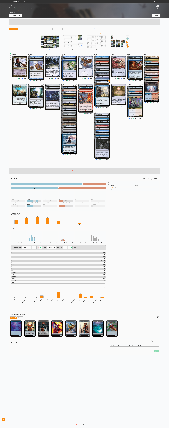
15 (47, 217)
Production (13, 186)
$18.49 (157, 102)
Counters (29, 301)
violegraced (157, 8)
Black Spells (47, 231)
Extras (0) (20, 317)
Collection (33, 1)
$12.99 (82, 113)
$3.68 (119, 106)
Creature (35, 301)
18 (37, 216)
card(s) (74, 247)
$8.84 (91, 113)
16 (26, 217)
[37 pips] (46, 184)
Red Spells (63, 231)
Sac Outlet (95, 301)
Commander (23, 301)
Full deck (150, 183)
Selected (134, 183)
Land (57, 300)
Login (158, 1)
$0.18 (140, 118)
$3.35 (58, 78)
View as (54, 26)
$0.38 (136, 80)
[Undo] (10, 55)
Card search (14, 29)
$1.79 (16, 78)
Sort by (80, 26)
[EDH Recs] (10, 59)
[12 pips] (94, 184)
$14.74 (74, 154)
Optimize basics (146, 178)
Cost (12, 182)
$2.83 (53, 110)
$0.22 (140, 80)
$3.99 (82, 78)
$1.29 (132, 80)
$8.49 (99, 107)
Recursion (84, 301)
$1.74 (124, 106)
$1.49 (49, 110)
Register (154, 1)
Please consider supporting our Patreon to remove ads (85, 22)
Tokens (100, 300)
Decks (21, 1)
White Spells (15, 231)
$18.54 (152, 102)
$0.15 (41, 108)
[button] (113, 345)
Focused (119, 183)
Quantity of (14, 286)
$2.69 (41, 80)
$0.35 (33, 108)
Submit (156, 351)
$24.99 (148, 102)
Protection (73, 301)
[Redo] (10, 57)
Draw (41, 300)
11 (144, 71)
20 (80, 293)
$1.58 (91, 78)
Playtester (157, 15)
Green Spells (79, 231)
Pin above (156, 178)
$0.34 (70, 80)
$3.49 (49, 78)
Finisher (51, 300)
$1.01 (136, 118)
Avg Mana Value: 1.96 (15, 213)
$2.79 (115, 106)
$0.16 (107, 159)
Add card (11, 26)
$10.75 (86, 113)
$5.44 (103, 107)
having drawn (59, 247)
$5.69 (37, 80)
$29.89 (20, 106)
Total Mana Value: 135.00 (15, 214)
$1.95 (20, 78)
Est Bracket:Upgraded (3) (26, 8)
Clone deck (13, 15)
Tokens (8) (13, 317)
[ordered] (129, 345)
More (20, 15)
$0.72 (103, 159)
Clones (18, 300)
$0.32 (119, 78)
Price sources (95, 26)
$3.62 (53, 78)
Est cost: (18, 10)
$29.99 (16, 106)
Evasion (46, 300)
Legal (17, 8)
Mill (69, 300)
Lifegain (62, 300)
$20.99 (65, 154)
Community (27, 1)
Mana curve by (14, 226)
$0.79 (99, 159)
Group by (68, 26)
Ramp (79, 300)
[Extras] (10, 61)
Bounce (13, 300)
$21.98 (25, 106)
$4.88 (107, 107)
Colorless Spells (96, 231)
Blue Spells (31, 231)
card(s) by (44, 247)
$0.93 (58, 110)
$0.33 (37, 108)
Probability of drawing (17, 247)
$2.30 (86, 78)
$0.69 (25, 78)
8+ (100, 224)
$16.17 (70, 154)
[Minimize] (159, 26)
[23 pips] (34, 188)
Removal (90, 300)
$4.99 (33, 80)
